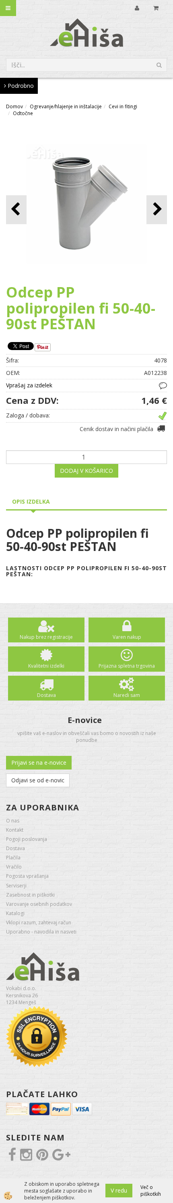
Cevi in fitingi (123, 106)
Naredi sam (126, 695)
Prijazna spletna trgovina (127, 665)
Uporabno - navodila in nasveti (41, 931)
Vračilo (14, 866)
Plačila (13, 857)
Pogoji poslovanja (26, 839)
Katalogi (15, 913)
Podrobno (20, 85)
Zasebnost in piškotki (30, 894)
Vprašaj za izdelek (29, 385)
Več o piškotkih (150, 1190)
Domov (14, 106)
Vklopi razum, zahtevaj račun (38, 922)
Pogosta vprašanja (27, 876)
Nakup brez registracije (46, 637)
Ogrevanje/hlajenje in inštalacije (66, 106)
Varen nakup (127, 637)
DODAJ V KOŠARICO (86, 470)
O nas (12, 820)
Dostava (46, 695)
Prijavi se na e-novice (38, 762)
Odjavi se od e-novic (37, 780)
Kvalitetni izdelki (46, 665)
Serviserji (16, 885)
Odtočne (23, 113)
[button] (156, 209)
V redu (119, 1190)
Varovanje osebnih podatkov (39, 904)
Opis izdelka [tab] (31, 501)
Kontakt (14, 829)
